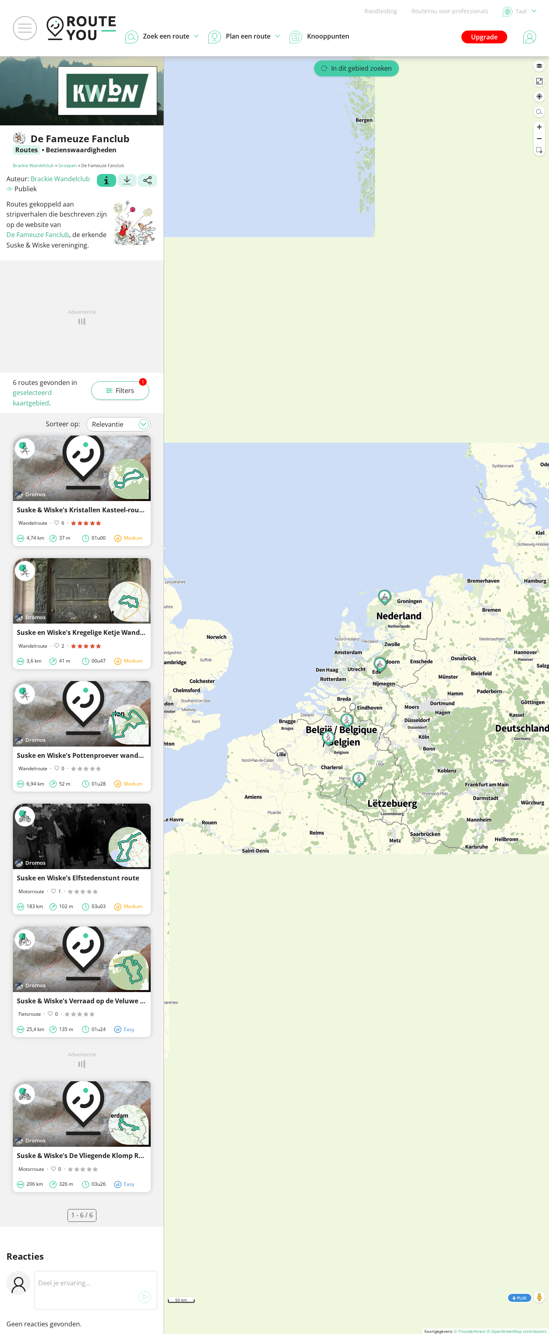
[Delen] (147, 181)
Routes (26, 149)
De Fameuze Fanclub (37, 234)
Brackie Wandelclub (33, 165)
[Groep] (106, 181)
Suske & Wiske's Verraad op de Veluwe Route (88, 1000)
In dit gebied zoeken (361, 68)
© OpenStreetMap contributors (517, 1331)
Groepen (67, 165)
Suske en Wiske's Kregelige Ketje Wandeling (86, 632)
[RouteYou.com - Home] (81, 28)
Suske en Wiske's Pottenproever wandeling (85, 755)
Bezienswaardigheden (81, 149)
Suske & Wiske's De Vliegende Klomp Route (85, 1155)
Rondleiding (381, 11)
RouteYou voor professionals (450, 11)
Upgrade (484, 37)
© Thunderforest (469, 1331)
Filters (130, 388)
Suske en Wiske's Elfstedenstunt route (78, 878)
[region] (356, 695)
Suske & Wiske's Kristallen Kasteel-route (81, 509)
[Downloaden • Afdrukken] (127, 181)
